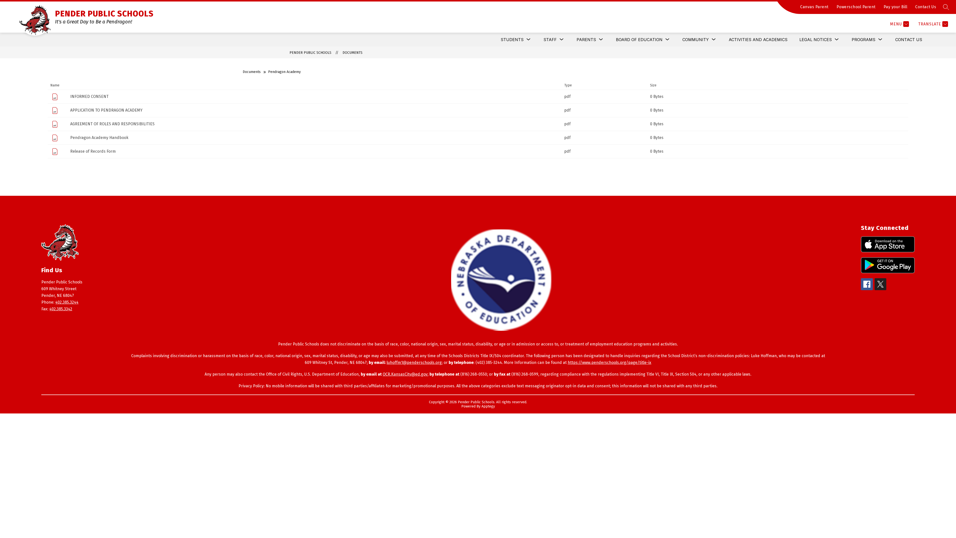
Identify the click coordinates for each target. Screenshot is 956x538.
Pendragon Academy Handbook (99, 137)
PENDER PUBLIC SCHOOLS (310, 53)
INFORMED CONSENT (89, 96)
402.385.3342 (60, 309)
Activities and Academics (758, 39)
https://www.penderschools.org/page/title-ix (609, 362)
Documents (352, 53)
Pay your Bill (895, 6)
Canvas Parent (814, 6)
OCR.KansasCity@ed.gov (405, 374)
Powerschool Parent (856, 6)
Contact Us (925, 6)
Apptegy (488, 406)
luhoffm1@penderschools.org (414, 362)
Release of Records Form (93, 151)
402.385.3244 (66, 302)
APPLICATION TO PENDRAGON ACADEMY (106, 110)
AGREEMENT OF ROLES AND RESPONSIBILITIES (112, 124)
